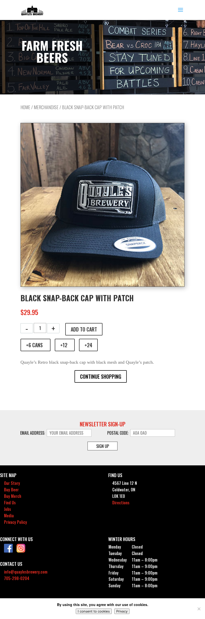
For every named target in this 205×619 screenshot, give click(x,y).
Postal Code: (118, 433)
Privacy (122, 611)
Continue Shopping (100, 376)
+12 (63, 345)
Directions (121, 503)
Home (25, 107)
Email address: (33, 433)
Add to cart (84, 329)
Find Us (10, 503)
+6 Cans (34, 345)
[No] (198, 608)
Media (9, 516)
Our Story (12, 483)
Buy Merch (12, 496)
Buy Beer (11, 490)
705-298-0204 (16, 578)
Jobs (7, 509)
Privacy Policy (15, 522)
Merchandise (46, 107)
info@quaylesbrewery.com (26, 572)
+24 (88, 345)
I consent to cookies (94, 611)
